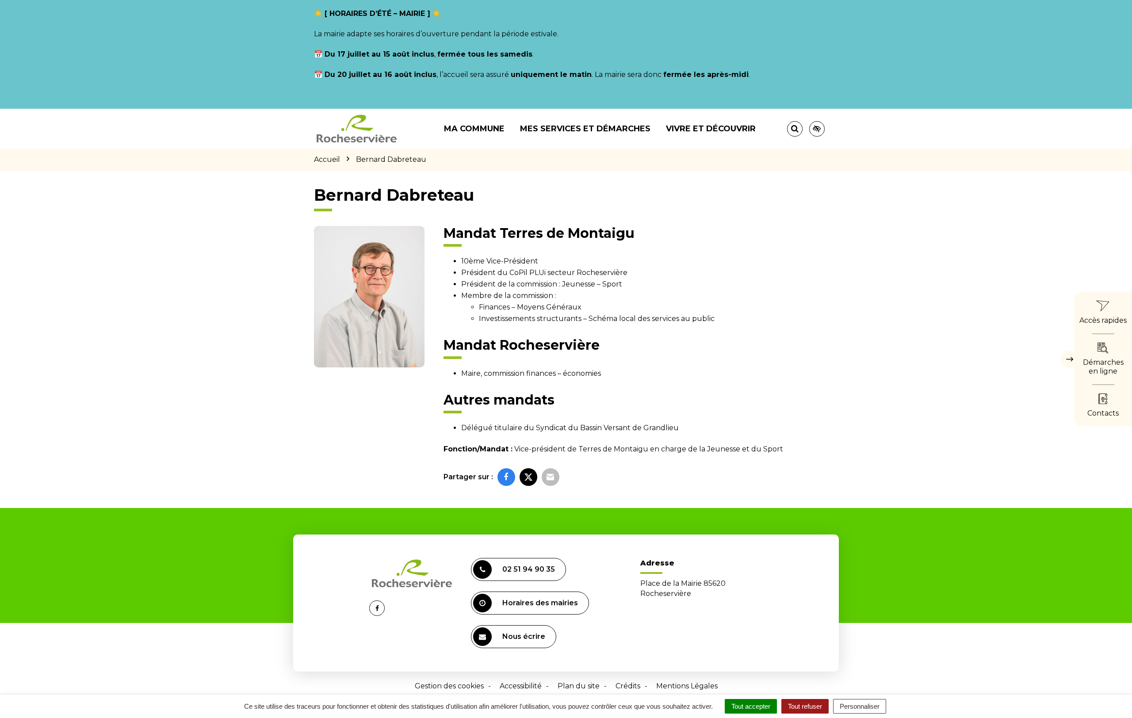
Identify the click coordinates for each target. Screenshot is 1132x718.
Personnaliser (860, 706)
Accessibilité (521, 686)
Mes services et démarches (585, 129)
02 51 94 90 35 (528, 569)
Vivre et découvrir (711, 129)
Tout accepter (750, 706)
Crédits (628, 686)
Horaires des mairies (540, 603)
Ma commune (474, 129)
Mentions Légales (687, 686)
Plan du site (579, 686)
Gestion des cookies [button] (449, 686)
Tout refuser (805, 706)
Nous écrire (523, 636)
